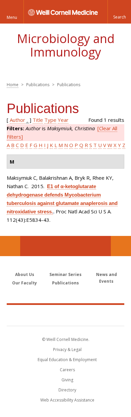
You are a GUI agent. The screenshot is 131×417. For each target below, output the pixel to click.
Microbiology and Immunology (66, 45)
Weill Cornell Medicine (65, 315)
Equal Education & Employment (67, 359)
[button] (119, 12)
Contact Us (121, 246)
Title (38, 119)
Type (50, 119)
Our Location (10, 246)
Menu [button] (12, 17)
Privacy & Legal (67, 349)
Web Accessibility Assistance (67, 400)
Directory (67, 390)
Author (17, 119)
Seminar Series (65, 274)
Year (63, 119)
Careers (67, 370)
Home (12, 85)
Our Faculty (24, 283)
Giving (67, 380)
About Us (24, 274)
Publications (65, 283)
